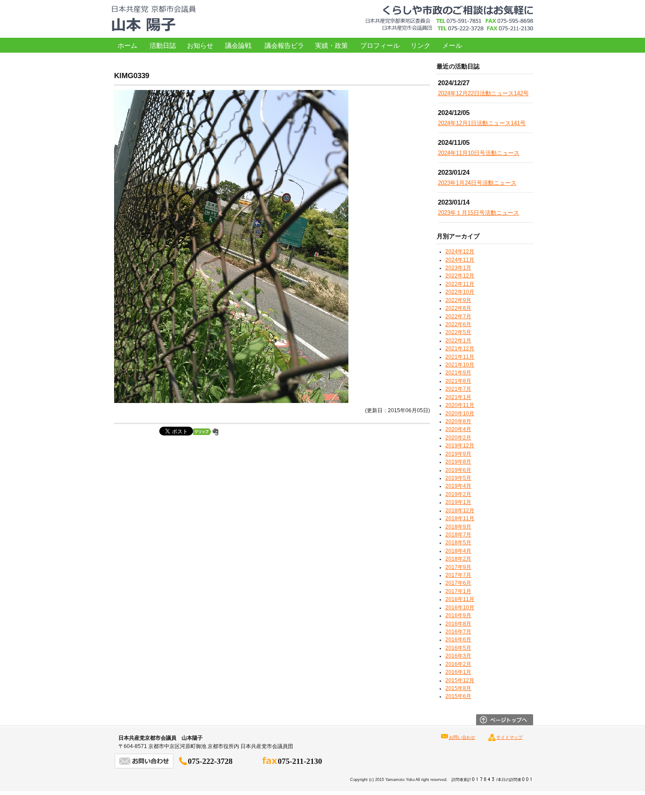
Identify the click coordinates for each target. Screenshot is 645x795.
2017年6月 (458, 583)
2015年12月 (459, 680)
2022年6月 (458, 324)
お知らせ (200, 45)
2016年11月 (459, 599)
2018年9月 (458, 526)
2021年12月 (459, 348)
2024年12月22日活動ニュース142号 (483, 93)
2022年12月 (459, 275)
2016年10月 (459, 607)
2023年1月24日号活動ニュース (477, 183)
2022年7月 (458, 316)
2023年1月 (458, 267)
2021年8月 (458, 381)
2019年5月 (458, 478)
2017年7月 (458, 575)
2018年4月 (458, 551)
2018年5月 (458, 542)
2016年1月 (458, 672)
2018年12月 (459, 510)
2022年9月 (458, 300)
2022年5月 (458, 332)
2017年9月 (458, 567)
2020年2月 (458, 437)
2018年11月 (459, 518)
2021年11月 (459, 357)
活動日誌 (163, 45)
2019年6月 (458, 470)
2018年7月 (458, 534)
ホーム (127, 45)
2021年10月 (459, 364)
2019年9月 (458, 454)
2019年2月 (458, 494)
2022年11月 (459, 284)
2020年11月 (459, 405)
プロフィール (380, 45)
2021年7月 (458, 389)
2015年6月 (458, 696)
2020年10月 (459, 413)
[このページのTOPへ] (504, 723)
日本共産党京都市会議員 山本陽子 (153, 19)
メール (452, 45)
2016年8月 (458, 623)
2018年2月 (458, 558)
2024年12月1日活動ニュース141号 (482, 123)
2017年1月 (458, 591)
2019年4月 (458, 486)
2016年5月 (458, 648)
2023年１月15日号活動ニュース (478, 212)
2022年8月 (458, 308)
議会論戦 (238, 45)
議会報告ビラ (284, 45)
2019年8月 (458, 461)
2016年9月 (458, 615)
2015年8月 (458, 688)
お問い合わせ (462, 737)
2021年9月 (458, 372)
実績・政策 (331, 45)
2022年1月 (458, 340)
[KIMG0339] (231, 401)
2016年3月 (458, 655)
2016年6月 (458, 639)
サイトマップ (509, 737)
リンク (420, 45)
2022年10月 (459, 292)
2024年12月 (459, 251)
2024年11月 (459, 260)
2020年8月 (458, 421)
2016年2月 (458, 664)
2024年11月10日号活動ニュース (479, 153)
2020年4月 (458, 429)
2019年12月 (459, 445)
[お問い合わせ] (144, 766)
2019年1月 (458, 502)
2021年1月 (458, 397)
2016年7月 (458, 631)
